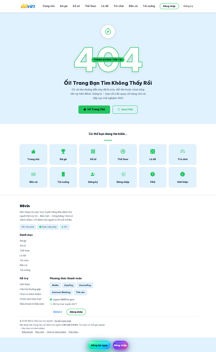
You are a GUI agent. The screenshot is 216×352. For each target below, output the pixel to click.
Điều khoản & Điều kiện (32, 304)
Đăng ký (188, 6)
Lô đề (104, 6)
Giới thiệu (25, 284)
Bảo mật (39, 332)
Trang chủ (48, 6)
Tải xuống (149, 6)
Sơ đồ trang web (63, 321)
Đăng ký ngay (99, 345)
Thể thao (90, 6)
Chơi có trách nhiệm (30, 294)
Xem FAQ (127, 109)
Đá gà (63, 6)
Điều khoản (27, 332)
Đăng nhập (169, 6)
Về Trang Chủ (96, 109)
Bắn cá (133, 6)
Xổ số (76, 6)
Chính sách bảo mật (30, 299)
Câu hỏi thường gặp (30, 289)
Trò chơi (119, 6)
